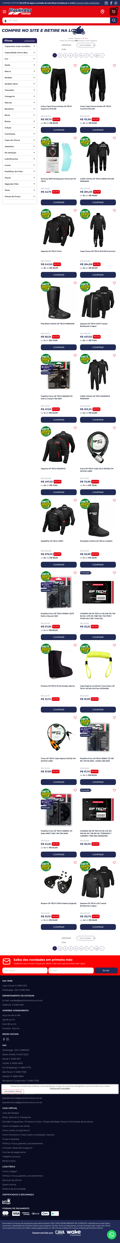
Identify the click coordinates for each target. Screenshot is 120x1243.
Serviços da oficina (12, 1180)
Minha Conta (8, 1161)
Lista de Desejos (10, 1113)
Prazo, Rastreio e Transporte (16, 1117)
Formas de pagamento (14, 1152)
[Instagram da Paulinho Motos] (106, 3)
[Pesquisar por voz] (5, 21)
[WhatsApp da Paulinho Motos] (116, 3)
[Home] (25, 11)
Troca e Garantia (10, 1139)
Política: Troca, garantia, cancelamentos (22, 1143)
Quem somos (9, 1184)
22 (97, 55)
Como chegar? (10, 1171)
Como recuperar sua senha (16, 1126)
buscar (114, 20)
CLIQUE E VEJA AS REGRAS (87, 3)
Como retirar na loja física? (16, 1130)
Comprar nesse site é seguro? (17, 1148)
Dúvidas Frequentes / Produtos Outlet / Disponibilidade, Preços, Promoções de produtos (47, 1121)
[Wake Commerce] (74, 1233)
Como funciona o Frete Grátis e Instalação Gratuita (28, 1134)
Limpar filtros (29, 41)
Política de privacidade (14, 1189)
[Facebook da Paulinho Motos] (111, 3)
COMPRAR (58, 130)
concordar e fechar (13, 1091)
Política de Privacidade (60, 1088)
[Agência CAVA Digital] (60, 1232)
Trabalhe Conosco (11, 1156)
